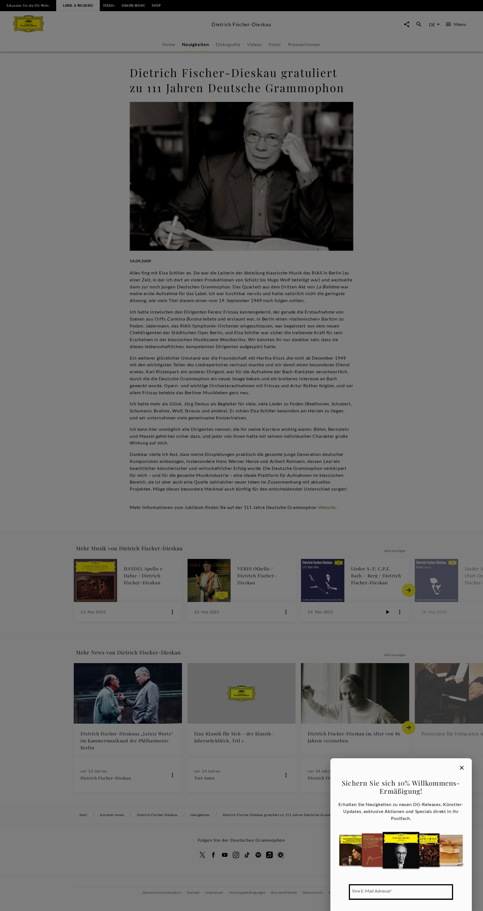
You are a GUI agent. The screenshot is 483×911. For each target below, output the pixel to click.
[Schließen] (461, 767)
